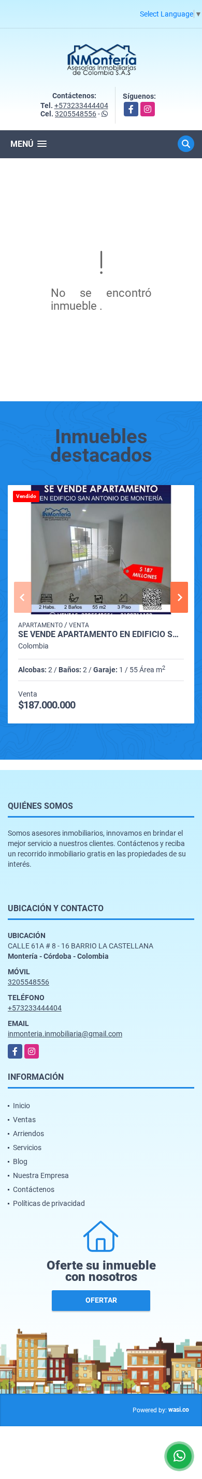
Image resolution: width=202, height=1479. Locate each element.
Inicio (21, 1105)
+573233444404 (81, 105)
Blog (20, 1161)
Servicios (27, 1147)
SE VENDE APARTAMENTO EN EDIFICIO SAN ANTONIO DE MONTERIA (101, 634)
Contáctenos (33, 1189)
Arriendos (28, 1133)
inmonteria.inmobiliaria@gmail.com (65, 1034)
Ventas (24, 1119)
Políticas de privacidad (49, 1203)
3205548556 (75, 114)
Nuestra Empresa (41, 1175)
